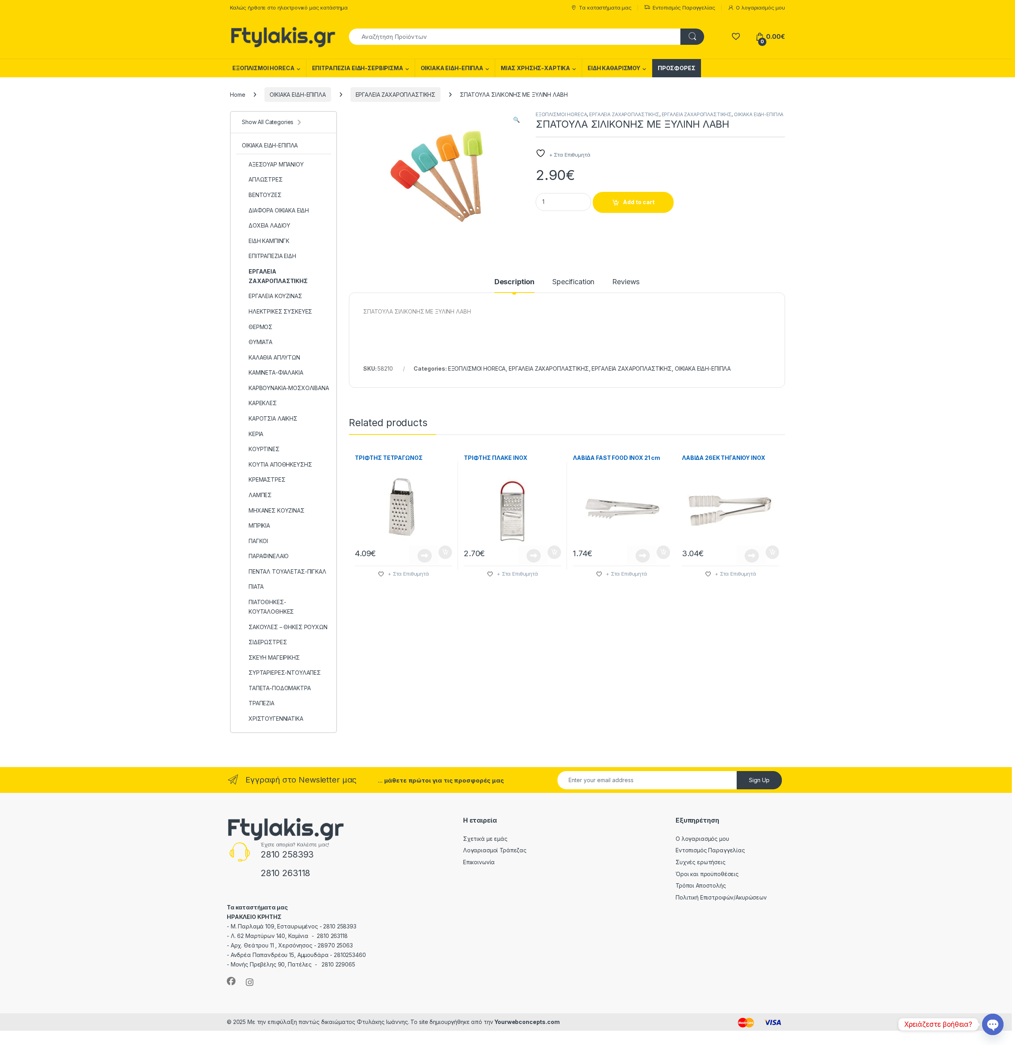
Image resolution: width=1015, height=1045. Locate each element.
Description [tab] (514, 282)
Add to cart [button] (445, 552)
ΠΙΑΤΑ (256, 586)
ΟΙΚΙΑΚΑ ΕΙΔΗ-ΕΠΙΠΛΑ (452, 68)
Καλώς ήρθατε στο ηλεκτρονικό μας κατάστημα (289, 7)
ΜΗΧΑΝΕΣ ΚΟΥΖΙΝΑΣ (276, 510)
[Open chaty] (993, 1024)
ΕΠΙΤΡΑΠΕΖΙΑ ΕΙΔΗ (272, 256)
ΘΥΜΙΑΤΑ (260, 342)
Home (237, 94)
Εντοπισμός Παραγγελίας (684, 7)
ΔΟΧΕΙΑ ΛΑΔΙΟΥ (269, 225)
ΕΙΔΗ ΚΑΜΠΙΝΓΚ (269, 240)
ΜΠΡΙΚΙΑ (259, 525)
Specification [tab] (573, 282)
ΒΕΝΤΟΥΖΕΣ (265, 194)
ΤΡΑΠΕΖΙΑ (261, 703)
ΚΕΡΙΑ (256, 434)
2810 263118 (285, 873)
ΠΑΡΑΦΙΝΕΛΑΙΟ (269, 556)
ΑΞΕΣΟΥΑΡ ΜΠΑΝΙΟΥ (276, 164)
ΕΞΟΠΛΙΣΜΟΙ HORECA (263, 68)
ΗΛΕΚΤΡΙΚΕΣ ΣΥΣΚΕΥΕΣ (280, 311)
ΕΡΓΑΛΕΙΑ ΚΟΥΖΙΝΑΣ (275, 296)
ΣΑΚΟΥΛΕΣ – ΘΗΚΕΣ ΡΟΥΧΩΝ (288, 627)
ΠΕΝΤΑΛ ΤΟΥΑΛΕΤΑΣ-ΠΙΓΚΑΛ (287, 571)
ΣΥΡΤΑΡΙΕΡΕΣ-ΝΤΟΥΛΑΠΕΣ (285, 672)
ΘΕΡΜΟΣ (260, 326)
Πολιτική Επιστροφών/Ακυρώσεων (721, 897)
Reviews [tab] (626, 282)
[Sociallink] (231, 981)
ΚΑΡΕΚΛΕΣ (263, 403)
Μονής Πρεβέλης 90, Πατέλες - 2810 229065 (293, 964)
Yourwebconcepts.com (526, 1021)
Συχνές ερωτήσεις (701, 862)
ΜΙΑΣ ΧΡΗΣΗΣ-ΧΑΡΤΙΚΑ (535, 68)
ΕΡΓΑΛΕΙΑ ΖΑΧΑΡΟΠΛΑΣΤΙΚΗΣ (396, 94)
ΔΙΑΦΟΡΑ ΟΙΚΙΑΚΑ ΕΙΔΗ (279, 210)
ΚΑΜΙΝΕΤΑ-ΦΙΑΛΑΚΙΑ (276, 372)
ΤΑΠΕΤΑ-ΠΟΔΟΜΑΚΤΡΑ (280, 688)
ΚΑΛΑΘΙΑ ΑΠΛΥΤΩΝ (274, 357)
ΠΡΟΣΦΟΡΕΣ (676, 68)
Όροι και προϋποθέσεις (707, 874)
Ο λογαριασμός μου (760, 7)
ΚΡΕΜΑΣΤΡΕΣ (267, 479)
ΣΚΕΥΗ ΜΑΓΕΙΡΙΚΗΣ (274, 657)
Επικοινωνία (479, 862)
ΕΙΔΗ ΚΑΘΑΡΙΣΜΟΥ (614, 68)
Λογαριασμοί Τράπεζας (495, 850)
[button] (516, 119)
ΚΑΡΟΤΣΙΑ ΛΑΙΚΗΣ (273, 418)
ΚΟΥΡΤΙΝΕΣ (264, 449)
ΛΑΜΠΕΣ (260, 495)
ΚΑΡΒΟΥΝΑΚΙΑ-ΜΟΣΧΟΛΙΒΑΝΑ (289, 388)
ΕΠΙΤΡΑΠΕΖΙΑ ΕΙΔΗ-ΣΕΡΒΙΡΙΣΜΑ (357, 68)
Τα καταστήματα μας (605, 7)
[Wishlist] (735, 36)
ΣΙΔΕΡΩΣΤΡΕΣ (268, 642)
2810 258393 (287, 854)
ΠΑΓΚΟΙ (258, 541)
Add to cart (639, 202)
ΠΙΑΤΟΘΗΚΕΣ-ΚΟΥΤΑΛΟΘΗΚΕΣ (271, 607)
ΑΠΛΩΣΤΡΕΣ (266, 179)
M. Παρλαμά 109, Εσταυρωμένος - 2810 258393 (293, 926)
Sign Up (759, 780)
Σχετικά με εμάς (485, 838)
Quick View (424, 555)
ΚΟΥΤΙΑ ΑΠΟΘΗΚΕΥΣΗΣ (280, 464)
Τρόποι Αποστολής (701, 885)
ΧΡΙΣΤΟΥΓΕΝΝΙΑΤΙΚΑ (276, 718)
